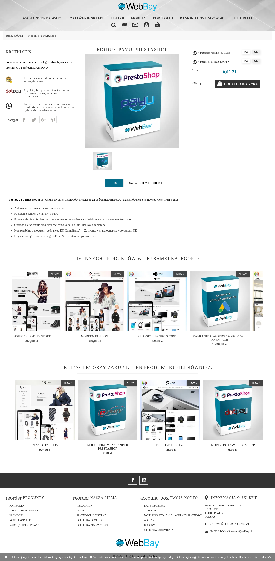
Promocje (16, 515)
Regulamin (84, 505)
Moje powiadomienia (158, 530)
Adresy (149, 520)
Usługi (117, 18)
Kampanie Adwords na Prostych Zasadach (170, 338)
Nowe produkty (20, 520)
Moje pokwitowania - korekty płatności (173, 515)
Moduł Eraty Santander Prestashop (170, 447)
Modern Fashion (45, 336)
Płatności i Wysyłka (91, 515)
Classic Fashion (107, 445)
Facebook (132, 480)
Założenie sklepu (87, 18)
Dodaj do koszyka (240, 84)
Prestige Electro (233, 445)
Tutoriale (243, 18)
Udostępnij (23, 119)
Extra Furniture (233, 336)
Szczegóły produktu (147, 183)
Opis (113, 183)
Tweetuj (33, 119)
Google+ (43, 119)
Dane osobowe (154, 505)
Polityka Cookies (89, 520)
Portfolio (163, 18)
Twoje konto (184, 497)
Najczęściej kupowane (25, 525)
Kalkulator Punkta (23, 510)
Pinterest (52, 119)
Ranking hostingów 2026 (203, 18)
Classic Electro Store (107, 336)
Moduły (138, 18)
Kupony (149, 525)
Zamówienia (152, 510)
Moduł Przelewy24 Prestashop (45, 445)
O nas (81, 510)
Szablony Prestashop (42, 18)
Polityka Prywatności (93, 525)
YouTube (144, 480)
